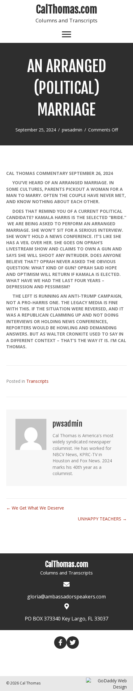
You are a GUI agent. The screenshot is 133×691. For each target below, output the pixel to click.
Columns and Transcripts (66, 20)
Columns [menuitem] (58, 657)
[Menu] (66, 34)
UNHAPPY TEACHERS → (102, 519)
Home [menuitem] (34, 657)
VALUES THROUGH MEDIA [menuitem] (49, 667)
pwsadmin (72, 130)
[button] (60, 642)
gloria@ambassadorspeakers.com (66, 596)
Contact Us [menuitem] (98, 667)
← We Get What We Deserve (35, 508)
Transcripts (37, 381)
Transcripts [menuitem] (90, 657)
